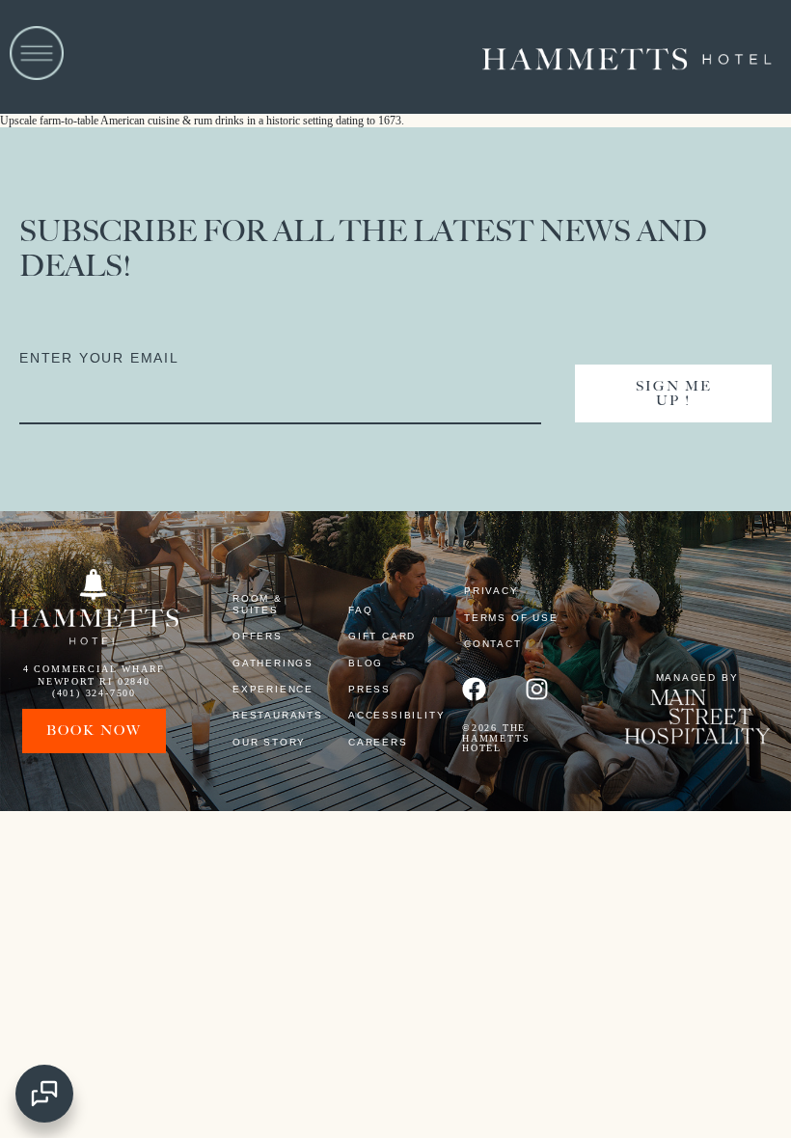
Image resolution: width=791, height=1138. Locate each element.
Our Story (269, 742)
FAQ (360, 610)
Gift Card (382, 636)
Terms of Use (511, 617)
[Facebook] (474, 689)
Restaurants (273, 715)
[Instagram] (537, 689)
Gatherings (273, 663)
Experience (273, 689)
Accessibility (388, 715)
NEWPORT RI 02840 (94, 681)
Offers (257, 636)
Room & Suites (257, 604)
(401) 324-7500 (94, 693)
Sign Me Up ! (674, 393)
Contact (493, 643)
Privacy (491, 590)
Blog (365, 663)
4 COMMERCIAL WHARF (94, 669)
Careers (378, 742)
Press (369, 689)
